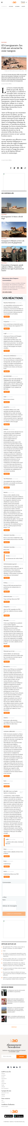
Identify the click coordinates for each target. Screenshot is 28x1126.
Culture (2, 1080)
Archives (3, 1096)
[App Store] (8, 1116)
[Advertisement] (14, 26)
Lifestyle (3, 1086)
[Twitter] (11, 1067)
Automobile (3, 1083)
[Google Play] (19, 1116)
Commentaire (7, 882)
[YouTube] (14, 1067)
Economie (17, 6)
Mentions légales (4, 1106)
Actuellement (4, 6)
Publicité (3, 1094)
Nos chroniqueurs (4, 1088)
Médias (2, 1081)
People (2, 1085)
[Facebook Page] (8, 1067)
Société (23, 6)
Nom (4, 900)
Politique (11, 6)
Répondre (6, 316)
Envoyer (21, 1056)
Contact (3, 1102)
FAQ (2, 1100)
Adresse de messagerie (10, 906)
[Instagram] (20, 1067)
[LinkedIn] (17, 1067)
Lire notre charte (7, 292)
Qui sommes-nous (5, 1092)
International (3, 1078)
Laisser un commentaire (14, 913)
